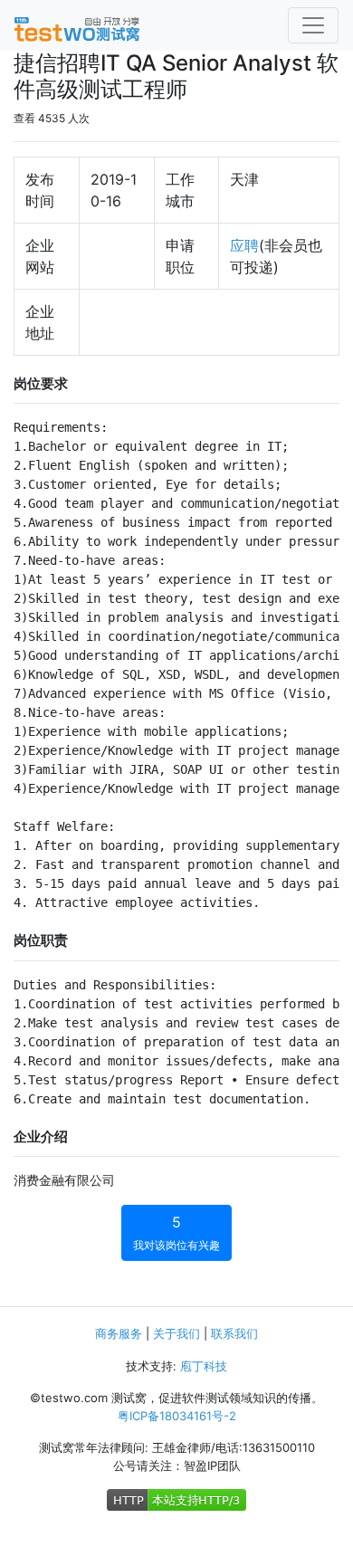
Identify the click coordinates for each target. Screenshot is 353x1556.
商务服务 (118, 1333)
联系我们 (234, 1333)
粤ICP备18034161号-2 (177, 1415)
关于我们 (176, 1333)
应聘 (244, 245)
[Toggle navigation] (313, 25)
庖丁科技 (203, 1366)
